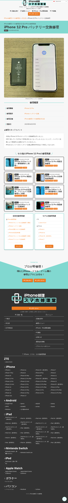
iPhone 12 (54, 379)
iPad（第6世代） (25, 428)
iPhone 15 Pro (40, 390)
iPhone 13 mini (9, 384)
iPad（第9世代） (10, 443)
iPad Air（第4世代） (11, 438)
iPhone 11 (54, 376)
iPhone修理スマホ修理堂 (36, 494)
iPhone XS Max (25, 376)
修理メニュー (40, 323)
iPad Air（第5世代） (26, 443)
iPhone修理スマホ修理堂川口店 (35, 119)
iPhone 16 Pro (40, 393)
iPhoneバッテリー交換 (32, 114)
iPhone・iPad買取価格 (43, 328)
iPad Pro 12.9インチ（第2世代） (11, 428)
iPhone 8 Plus (39, 373)
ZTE (6, 359)
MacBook (23, 489)
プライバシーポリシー (43, 346)
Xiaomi (53, 407)
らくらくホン (9, 481)
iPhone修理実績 (11, 219)
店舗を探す (39, 319)
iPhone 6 (41, 229)
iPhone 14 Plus (55, 387)
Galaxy (53, 404)
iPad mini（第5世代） (11, 433)
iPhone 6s (42, 233)
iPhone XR (39, 376)
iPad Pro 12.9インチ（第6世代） (11, 418)
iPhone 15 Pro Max (56, 390)
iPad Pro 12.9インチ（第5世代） (41, 438)
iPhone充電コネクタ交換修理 (17, 229)
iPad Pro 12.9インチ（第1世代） (26, 423)
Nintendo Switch (17, 448)
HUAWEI (23, 407)
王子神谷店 (9, 328)
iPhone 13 (54, 381)
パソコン (11, 486)
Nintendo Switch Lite (26, 452)
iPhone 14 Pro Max (41, 387)
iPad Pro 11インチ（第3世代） (27, 438)
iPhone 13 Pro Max (41, 384)
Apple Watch (14, 468)
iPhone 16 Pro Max (56, 393)
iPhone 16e (8, 396)
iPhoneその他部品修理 (15, 243)
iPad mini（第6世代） (57, 438)
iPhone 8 (23, 373)
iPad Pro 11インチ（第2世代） (42, 433)
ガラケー (11, 478)
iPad (9, 414)
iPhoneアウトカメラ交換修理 (17, 239)
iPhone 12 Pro (29, 108)
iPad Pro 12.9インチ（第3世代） (41, 428)
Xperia (22, 404)
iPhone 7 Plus (43, 243)
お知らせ (39, 337)
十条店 (7, 319)
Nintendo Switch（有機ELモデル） (11, 452)
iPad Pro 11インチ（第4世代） (42, 442)
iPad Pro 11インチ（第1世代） (57, 428)
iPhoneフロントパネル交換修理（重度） (20, 223)
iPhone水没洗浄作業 (14, 233)
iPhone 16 (8, 393)
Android (11, 401)
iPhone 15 (8, 390)
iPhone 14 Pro (25, 387)
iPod (8, 458)
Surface (38, 489)
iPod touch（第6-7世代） (11, 462)
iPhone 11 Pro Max (26, 379)
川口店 (7, 323)
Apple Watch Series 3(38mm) (11, 472)
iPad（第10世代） (56, 443)
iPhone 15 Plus (25, 390)
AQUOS (38, 404)
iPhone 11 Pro (9, 379)
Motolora (7, 409)
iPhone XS (8, 376)
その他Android (25, 409)
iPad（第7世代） (25, 433)
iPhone (10, 367)
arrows (38, 407)
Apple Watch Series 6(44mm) (26, 472)
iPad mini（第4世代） (11, 423)
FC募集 (38, 332)
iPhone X (53, 373)
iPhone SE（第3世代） (57, 384)
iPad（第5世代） (55, 423)
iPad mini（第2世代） (42, 418)
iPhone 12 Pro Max (41, 381)
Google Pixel (8, 404)
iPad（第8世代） (55, 433)
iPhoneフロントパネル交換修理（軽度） (20, 236)
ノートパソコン (9, 489)
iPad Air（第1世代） (26, 418)
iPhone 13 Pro (25, 384)
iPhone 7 (41, 239)
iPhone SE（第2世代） (42, 379)
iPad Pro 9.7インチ (41, 423)
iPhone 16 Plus (25, 393)
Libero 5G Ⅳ (42, 223)
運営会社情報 (40, 342)
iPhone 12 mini (25, 381)
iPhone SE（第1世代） (45, 236)
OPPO (7, 407)
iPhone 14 (8, 387)
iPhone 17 (23, 396)
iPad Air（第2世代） (56, 418)
